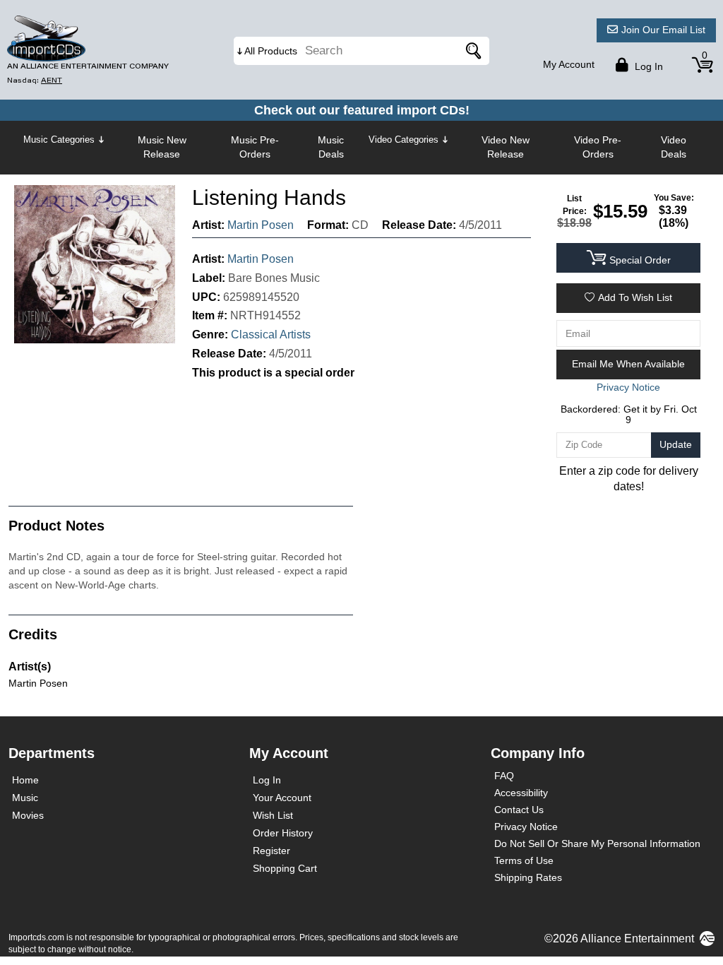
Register (271, 850)
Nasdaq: (34, 80)
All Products (270, 51)
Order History (283, 833)
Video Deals (673, 147)
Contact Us (519, 809)
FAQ (504, 775)
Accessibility (521, 792)
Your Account (282, 797)
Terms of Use (524, 860)
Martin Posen (260, 225)
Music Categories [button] (59, 139)
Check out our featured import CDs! (362, 110)
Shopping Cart (285, 868)
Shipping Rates (528, 877)
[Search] (471, 51)
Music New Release (162, 147)
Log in (647, 66)
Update (675, 444)
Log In (267, 780)
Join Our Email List (663, 29)
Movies (28, 815)
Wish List (273, 815)
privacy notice (628, 387)
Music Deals (331, 147)
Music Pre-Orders (255, 147)
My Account (568, 64)
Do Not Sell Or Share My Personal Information (597, 843)
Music (25, 797)
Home (25, 780)
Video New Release (506, 147)
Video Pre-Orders (597, 147)
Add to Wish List (635, 297)
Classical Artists (271, 334)
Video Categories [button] (403, 139)
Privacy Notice (526, 826)
